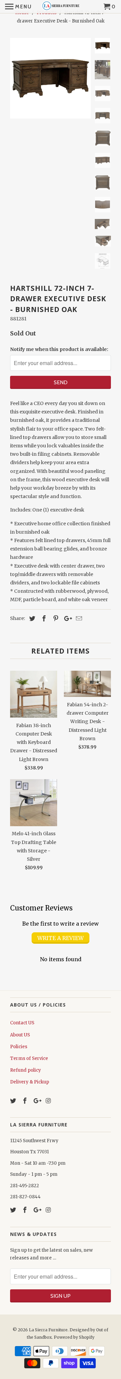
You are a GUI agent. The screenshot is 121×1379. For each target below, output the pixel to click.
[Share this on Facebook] (43, 618)
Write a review (60, 938)
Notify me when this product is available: (59, 349)
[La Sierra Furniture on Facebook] (25, 1101)
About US (20, 1035)
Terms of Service (29, 1058)
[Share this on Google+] (66, 618)
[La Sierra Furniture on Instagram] (48, 1101)
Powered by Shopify (74, 1337)
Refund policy (25, 1070)
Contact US (22, 1023)
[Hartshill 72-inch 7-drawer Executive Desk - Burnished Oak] (50, 78)
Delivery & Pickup (29, 1082)
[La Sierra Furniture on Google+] (37, 1101)
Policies (18, 1047)
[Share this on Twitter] (31, 618)
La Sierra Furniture (48, 1329)
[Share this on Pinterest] (54, 618)
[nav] (18, 6)
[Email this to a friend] (78, 618)
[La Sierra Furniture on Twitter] (13, 1101)
